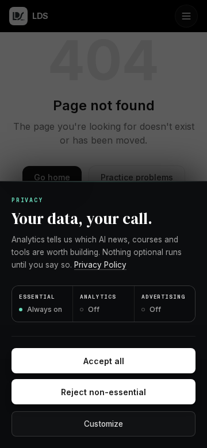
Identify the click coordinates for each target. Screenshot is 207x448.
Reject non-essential (103, 392)
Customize (103, 423)
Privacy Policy (100, 264)
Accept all (103, 361)
